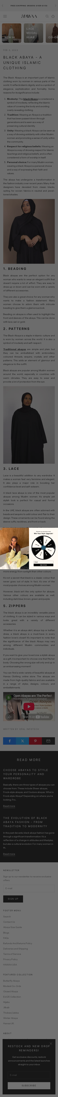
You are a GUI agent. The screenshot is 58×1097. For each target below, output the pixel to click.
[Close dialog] (1, 529)
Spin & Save (43, 565)
